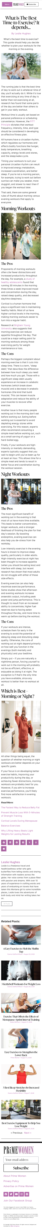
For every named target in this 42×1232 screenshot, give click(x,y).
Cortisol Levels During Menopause (19, 821)
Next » (27, 1132)
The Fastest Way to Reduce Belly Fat (20, 807)
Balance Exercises (10, 825)
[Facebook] (6, 1194)
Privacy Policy (11, 1181)
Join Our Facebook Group (18, 1200)
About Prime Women (15, 1176)
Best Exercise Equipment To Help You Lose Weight (21, 1124)
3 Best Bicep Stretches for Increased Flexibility (21, 1089)
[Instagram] (21, 1194)
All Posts (7, 904)
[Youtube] (16, 1194)
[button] (3, 842)
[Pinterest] (26, 1194)
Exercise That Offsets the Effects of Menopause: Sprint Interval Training (21, 1018)
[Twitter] (11, 1194)
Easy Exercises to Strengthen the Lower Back (21, 1053)
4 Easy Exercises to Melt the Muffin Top (21, 950)
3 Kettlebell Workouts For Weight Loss (21, 984)
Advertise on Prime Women (19, 1186)
